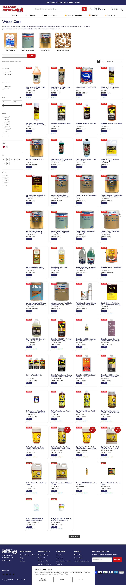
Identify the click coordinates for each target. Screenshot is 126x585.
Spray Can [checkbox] (8, 164)
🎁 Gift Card (93, 15)
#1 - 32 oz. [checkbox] (4, 160)
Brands (22, 561)
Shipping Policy (43, 555)
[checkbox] (4, 147)
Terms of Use (78, 555)
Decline (81, 580)
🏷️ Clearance (110, 15)
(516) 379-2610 (98, 10)
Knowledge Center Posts (27, 555)
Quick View (29, 95)
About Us (59, 555)
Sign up (117, 560)
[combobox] (58, 9)
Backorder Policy (43, 561)
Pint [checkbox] (19, 159)
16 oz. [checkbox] (11, 160)
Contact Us (59, 558)
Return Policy (42, 558)
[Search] (84, 9)
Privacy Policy (78, 558)
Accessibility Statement (81, 561)
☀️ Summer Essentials (73, 15)
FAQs (21, 558)
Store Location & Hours (63, 561)
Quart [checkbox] (4, 163)
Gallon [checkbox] (15, 159)
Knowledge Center (50, 15)
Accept (62, 580)
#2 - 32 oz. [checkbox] (8, 160)
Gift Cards (59, 564)
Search (31, 56)
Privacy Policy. (63, 574)
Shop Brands (30, 15)
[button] (98, 61)
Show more (74, 536)
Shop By (14, 15)
